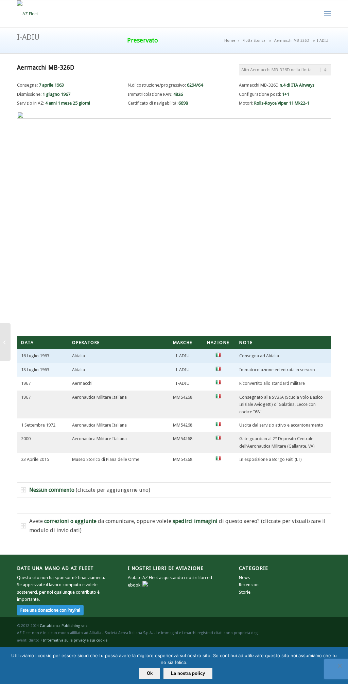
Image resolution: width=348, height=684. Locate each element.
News (244, 577)
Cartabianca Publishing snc (63, 626)
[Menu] (327, 14)
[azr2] (27, 14)
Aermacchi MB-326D (291, 40)
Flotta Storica (254, 40)
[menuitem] (327, 14)
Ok (150, 673)
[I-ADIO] (5, 342)
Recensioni (249, 584)
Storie (244, 592)
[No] (339, 665)
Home (229, 40)
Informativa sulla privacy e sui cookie (75, 640)
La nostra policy (188, 673)
